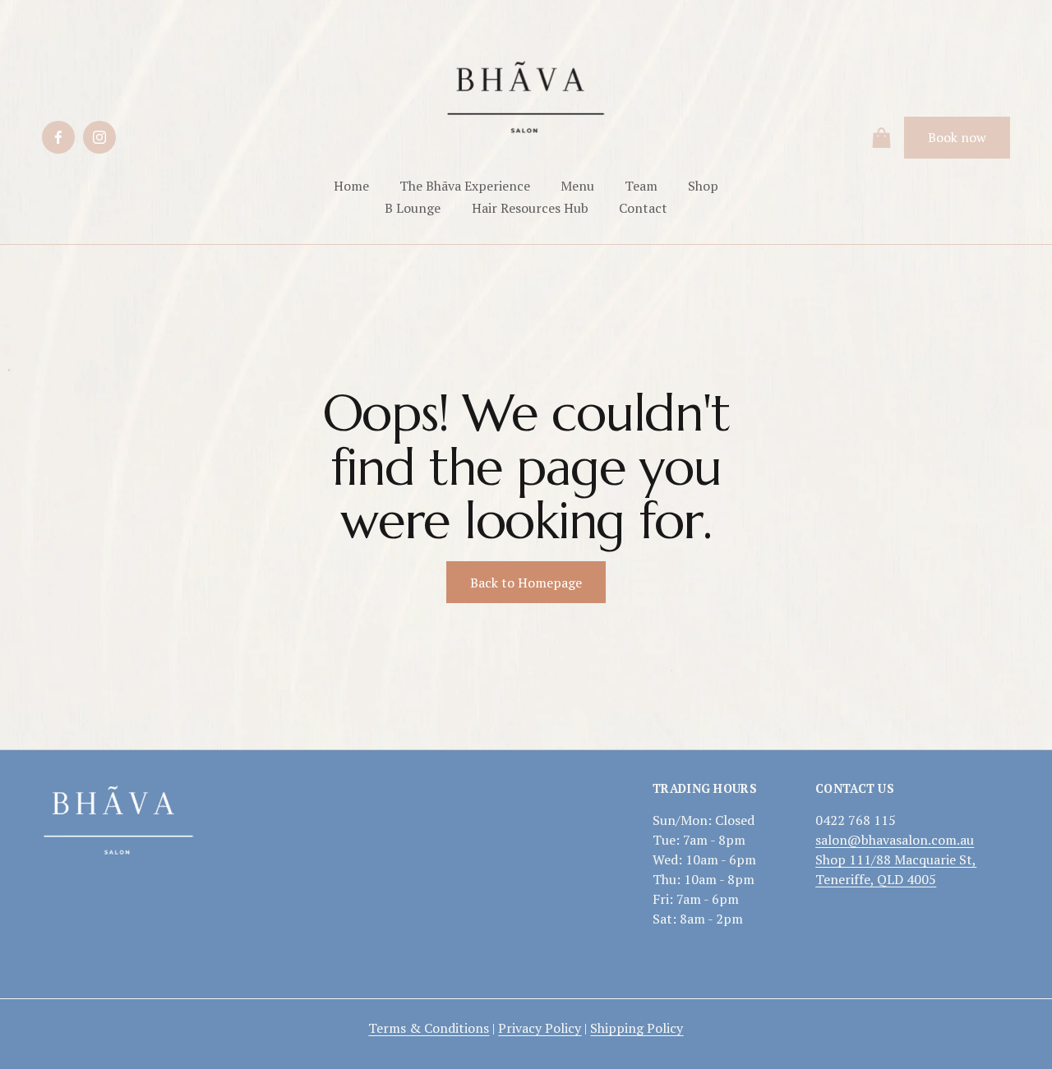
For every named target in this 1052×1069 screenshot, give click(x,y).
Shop (703, 186)
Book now (957, 137)
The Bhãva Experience (464, 186)
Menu (577, 186)
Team (641, 186)
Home (351, 186)
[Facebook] (58, 137)
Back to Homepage (526, 583)
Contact (643, 208)
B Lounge (413, 208)
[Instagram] (99, 137)
